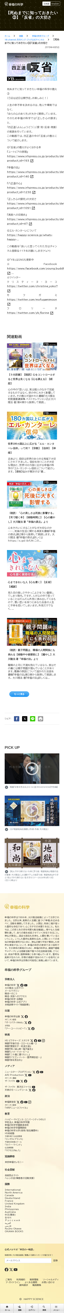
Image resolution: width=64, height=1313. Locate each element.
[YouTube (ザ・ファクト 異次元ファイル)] (33, 1086)
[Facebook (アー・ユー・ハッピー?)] (32, 1028)
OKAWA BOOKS (14, 1231)
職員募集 (36, 1285)
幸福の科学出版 (12, 1016)
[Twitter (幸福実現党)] (18, 1101)
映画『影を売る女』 (13, 1060)
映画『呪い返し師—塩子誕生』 (19, 1049)
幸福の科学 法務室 (14, 999)
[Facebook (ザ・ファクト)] (25, 1081)
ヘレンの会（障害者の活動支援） (20, 1178)
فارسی (8, 1226)
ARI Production (14, 1075)
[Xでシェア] (24, 718)
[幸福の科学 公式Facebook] (7, 1269)
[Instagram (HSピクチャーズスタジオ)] (43, 1040)
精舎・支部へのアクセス (16, 996)
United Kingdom (14, 1204)
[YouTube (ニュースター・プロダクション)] (41, 1071)
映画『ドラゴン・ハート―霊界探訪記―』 (23, 1057)
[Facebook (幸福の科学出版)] (26, 1016)
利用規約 (20, 1280)
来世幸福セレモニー (14, 1162)
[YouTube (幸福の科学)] (25, 985)
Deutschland (12, 1198)
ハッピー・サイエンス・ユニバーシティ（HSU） (25, 1119)
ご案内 (8, 1280)
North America (13, 1193)
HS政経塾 (9, 1133)
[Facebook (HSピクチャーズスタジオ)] (35, 1040)
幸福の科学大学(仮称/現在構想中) (22, 1130)
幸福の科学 (10, 985)
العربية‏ (8, 1223)
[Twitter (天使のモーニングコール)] (30, 1089)
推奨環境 (34, 1280)
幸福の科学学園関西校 (16, 1128)
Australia (10, 1212)
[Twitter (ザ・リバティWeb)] (25, 1022)
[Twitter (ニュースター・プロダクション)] (33, 1071)
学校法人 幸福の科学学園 (17, 1122)
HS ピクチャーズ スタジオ (17, 1040)
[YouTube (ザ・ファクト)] (17, 1081)
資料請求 (23, 1285)
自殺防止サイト (12, 1175)
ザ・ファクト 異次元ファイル (18, 1087)
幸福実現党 (10, 1102)
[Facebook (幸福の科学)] (21, 985)
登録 (55, 1260)
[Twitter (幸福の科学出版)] (22, 1016)
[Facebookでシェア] (16, 718)
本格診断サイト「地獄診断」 (17, 1005)
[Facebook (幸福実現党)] (21, 1101)
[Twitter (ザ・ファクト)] (21, 1081)
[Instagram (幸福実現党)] (29, 1101)
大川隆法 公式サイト (14, 988)
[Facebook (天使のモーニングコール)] (33, 1089)
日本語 (46, 4)
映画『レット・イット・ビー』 (16, 1052)
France (9, 1201)
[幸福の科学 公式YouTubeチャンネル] (15, 1269)
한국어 (8, 1217)
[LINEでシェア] (32, 718)
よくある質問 (31, 1282)
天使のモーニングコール (16, 1090)
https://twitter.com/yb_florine (30, 313)
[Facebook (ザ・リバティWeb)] (29, 1022)
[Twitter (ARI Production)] (25, 1075)
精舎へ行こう (11, 993)
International (13, 1190)
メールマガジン (12, 991)
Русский (12, 1220)
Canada (9, 1195)
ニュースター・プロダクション (18, 1072)
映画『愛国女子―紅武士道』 (18, 1046)
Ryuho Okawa (13, 1229)
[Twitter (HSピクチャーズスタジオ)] (31, 1040)
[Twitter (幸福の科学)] (18, 985)
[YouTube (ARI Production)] (29, 1075)
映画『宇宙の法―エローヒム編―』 (20, 1043)
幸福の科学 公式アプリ (16, 1002)
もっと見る (19, 694)
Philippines (12, 1209)
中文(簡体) (10, 1215)
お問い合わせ (48, 1282)
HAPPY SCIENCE (33, 1299)
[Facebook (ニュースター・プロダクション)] (37, 1071)
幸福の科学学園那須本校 (17, 1125)
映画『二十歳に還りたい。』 (17, 1054)
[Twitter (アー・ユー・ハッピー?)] (29, 1028)
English (55, 4)
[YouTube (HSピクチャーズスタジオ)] (39, 1040)
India (8, 1206)
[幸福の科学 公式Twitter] (11, 1269)
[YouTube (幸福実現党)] (25, 1101)
